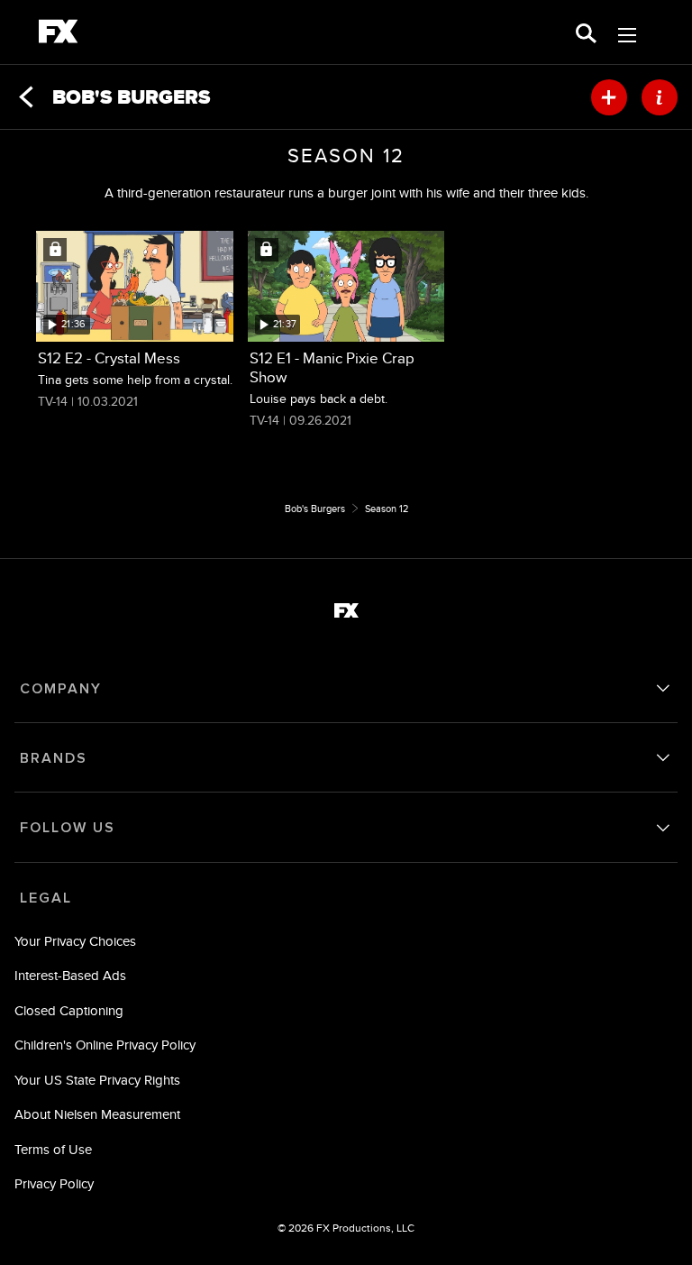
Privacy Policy (54, 1183)
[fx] (58, 34)
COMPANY (61, 689)
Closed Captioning (68, 1010)
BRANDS (53, 758)
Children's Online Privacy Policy (105, 1044)
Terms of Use (53, 1149)
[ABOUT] (660, 97)
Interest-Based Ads (70, 975)
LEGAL (46, 898)
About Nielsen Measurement (97, 1114)
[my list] (609, 97)
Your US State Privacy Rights (97, 1079)
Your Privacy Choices (75, 940)
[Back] (26, 97)
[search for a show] (586, 32)
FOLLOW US (67, 827)
